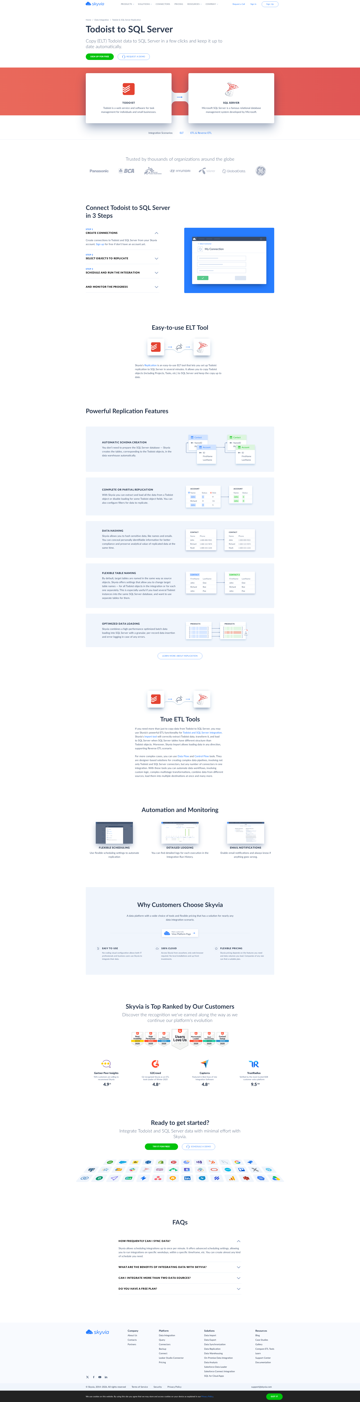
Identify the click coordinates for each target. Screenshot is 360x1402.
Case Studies (261, 1340)
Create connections (102, 233)
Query (162, 1340)
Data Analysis (211, 1362)
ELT (182, 133)
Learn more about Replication (180, 656)
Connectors (164, 1344)
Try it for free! (161, 1147)
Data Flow (183, 756)
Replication (150, 365)
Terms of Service (140, 1387)
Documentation (263, 1362)
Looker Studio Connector (171, 1358)
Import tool (150, 736)
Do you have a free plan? (138, 1289)
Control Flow (201, 756)
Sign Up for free (99, 57)
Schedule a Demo (201, 1147)
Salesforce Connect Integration (219, 1371)
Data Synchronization (215, 1344)
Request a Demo (136, 57)
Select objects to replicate (107, 258)
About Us (132, 1335)
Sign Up (270, 4)
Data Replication (212, 1349)
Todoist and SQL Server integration (202, 733)
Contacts (132, 1340)
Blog (257, 1335)
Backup (162, 1349)
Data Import (210, 1335)
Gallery (258, 1344)
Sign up (100, 244)
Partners (132, 1344)
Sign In (253, 4)
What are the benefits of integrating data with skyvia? (163, 1267)
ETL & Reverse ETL (201, 133)
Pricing (162, 1362)
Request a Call (239, 4)
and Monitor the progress (107, 287)
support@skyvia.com (261, 1387)
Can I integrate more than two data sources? (155, 1278)
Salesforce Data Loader (215, 1367)
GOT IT (274, 1397)
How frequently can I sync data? (144, 1241)
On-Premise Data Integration (218, 1358)
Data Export (210, 1340)
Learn (258, 1353)
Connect (163, 1353)
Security (158, 1387)
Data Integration (101, 20)
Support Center (263, 1358)
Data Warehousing (213, 1353)
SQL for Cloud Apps (214, 1376)
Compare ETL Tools (264, 1349)
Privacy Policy (174, 1387)
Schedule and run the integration (113, 273)
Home (88, 20)
